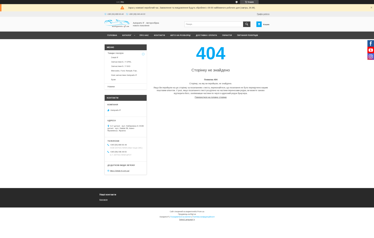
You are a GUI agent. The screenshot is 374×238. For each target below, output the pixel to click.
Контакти (159, 35)
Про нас (144, 35)
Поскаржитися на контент (180, 217)
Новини (111, 86)
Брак (113, 79)
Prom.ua (200, 212)
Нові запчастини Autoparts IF (124, 75)
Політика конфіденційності (203, 217)
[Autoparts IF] (117, 28)
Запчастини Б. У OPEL (121, 62)
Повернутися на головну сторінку (211, 97)
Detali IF (114, 57)
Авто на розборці (180, 35)
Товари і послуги (115, 53)
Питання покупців (247, 35)
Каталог (126, 35)
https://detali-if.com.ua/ (119, 171)
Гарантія (227, 35)
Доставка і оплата (206, 35)
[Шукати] (246, 24)
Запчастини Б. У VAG (120, 66)
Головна (112, 35)
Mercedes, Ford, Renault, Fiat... (124, 71)
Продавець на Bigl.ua (187, 214)
